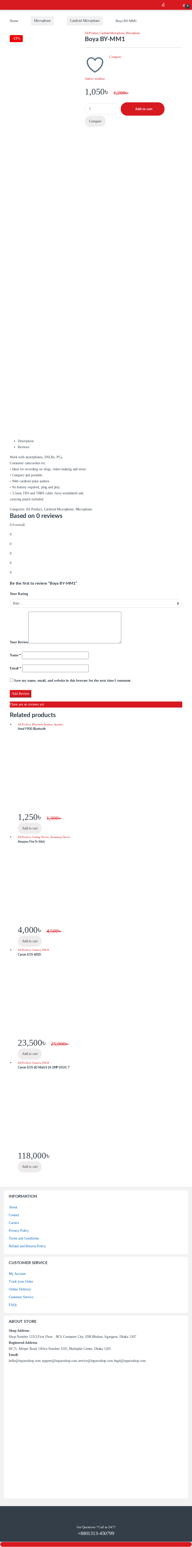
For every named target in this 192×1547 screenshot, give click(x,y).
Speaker (58, 724)
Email (15, 668)
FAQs (12, 1305)
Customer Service (21, 1297)
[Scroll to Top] (96, 1544)
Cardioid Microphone (85, 21)
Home (14, 21)
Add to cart (143, 109)
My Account (17, 1274)
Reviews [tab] (23, 447)
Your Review (19, 642)
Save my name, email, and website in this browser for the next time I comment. (73, 680)
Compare (115, 57)
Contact (14, 1215)
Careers (14, 1223)
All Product (91, 33)
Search (164, 5)
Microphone (42, 21)
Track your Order (21, 1281)
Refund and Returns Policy (27, 1246)
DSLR (45, 949)
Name (15, 655)
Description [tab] (26, 441)
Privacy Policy (19, 1230)
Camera (36, 949)
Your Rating (19, 594)
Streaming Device (60, 836)
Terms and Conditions (24, 1238)
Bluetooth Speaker (42, 724)
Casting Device (40, 836)
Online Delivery (20, 1289)
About (13, 1207)
